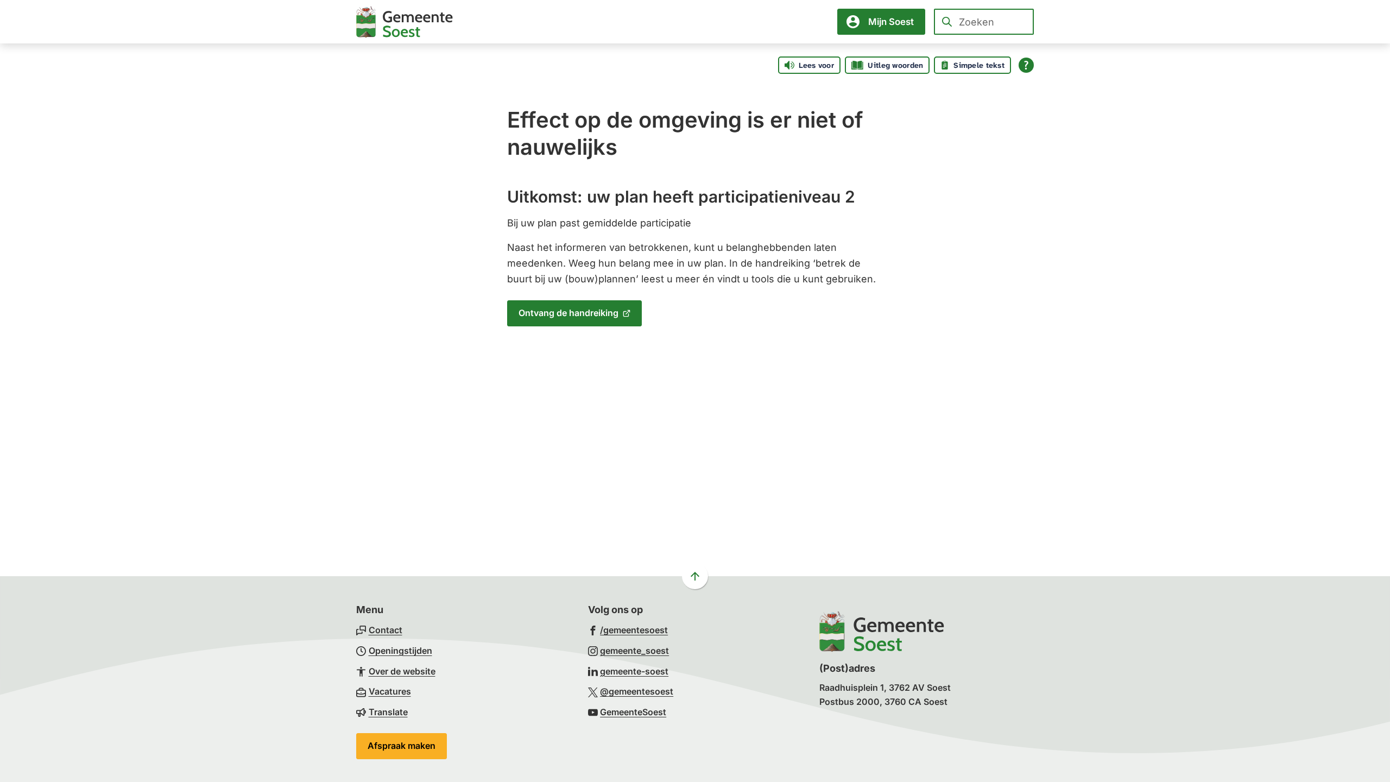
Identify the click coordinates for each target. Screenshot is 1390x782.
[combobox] (984, 22)
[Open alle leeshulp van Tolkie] (1026, 65)
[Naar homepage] (404, 21)
